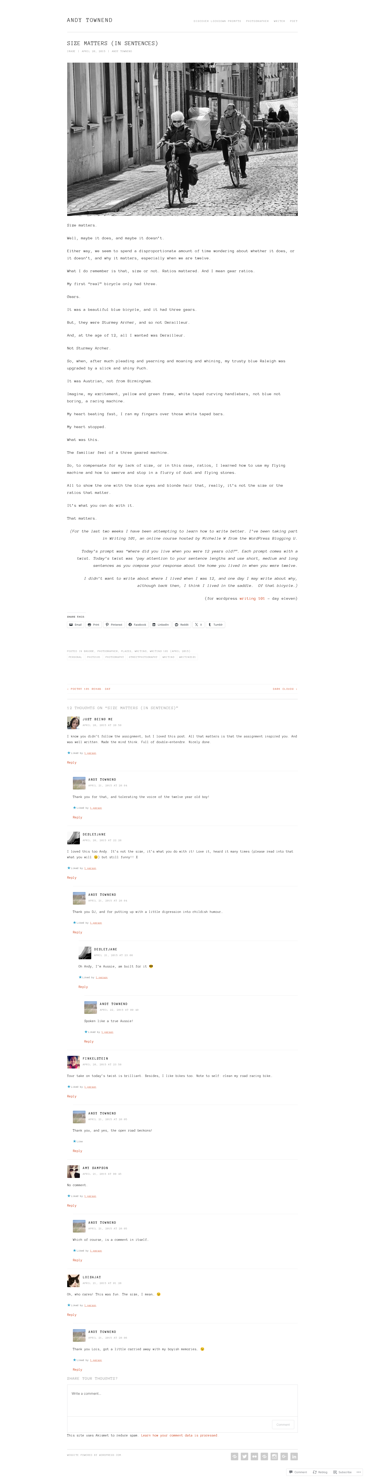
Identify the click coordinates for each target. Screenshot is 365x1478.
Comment (283, 1424)
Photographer (108, 651)
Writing (141, 651)
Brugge (89, 651)
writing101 (187, 657)
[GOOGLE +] (284, 1456)
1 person (90, 753)
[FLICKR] (254, 1456)
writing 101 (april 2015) (170, 651)
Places (126, 651)
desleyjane (94, 834)
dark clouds (285, 688)
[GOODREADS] (264, 1456)
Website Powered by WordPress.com (94, 1455)
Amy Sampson (95, 1168)
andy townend (90, 20)
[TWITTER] (244, 1456)
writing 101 (252, 598)
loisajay (92, 1277)
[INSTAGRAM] (274, 1456)
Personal (75, 657)
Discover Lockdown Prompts (217, 21)
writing (168, 657)
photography (115, 657)
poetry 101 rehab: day (89, 688)
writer (279, 21)
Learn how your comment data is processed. (180, 1435)
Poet (294, 21)
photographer (257, 21)
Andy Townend (102, 779)
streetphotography (143, 657)
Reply (72, 762)
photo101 (94, 657)
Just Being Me (98, 719)
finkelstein (95, 1058)
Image (71, 51)
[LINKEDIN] (294, 1456)
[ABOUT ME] (234, 1456)
